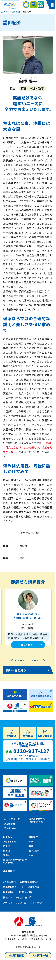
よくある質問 (9, 881)
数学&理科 (34, 850)
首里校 (6, 846)
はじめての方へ (37, 820)
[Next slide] (44, 660)
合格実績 (7, 871)
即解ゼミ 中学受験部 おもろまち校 (14, 861)
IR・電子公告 (25, 892)
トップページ (13, 819)
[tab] (15, 660)
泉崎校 (6, 850)
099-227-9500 (19, 938)
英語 (31, 846)
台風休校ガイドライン (13, 886)
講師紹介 (33, 836)
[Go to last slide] (12, 660)
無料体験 (42, 955)
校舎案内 (7, 836)
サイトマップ (36, 902)
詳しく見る (27, 645)
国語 (31, 841)
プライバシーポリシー (13, 902)
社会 (31, 855)
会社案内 (32, 886)
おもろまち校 (9, 841)
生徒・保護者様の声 (29, 881)
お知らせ (10, 823)
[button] (53, 4)
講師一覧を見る (16, 670)
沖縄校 (6, 855)
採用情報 (7, 892)
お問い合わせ (45, 735)
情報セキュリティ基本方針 (15, 897)
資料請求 (18, 955)
